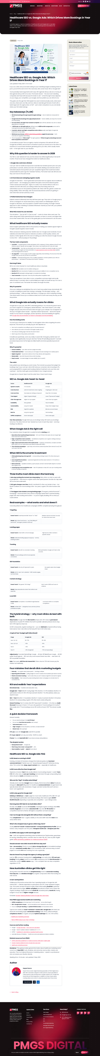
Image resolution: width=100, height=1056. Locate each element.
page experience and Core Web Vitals (45, 250)
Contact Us (29, 1024)
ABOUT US (47, 6)
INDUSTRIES (40, 6)
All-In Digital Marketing (48, 1027)
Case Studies (29, 1017)
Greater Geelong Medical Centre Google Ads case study (32, 895)
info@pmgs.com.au (15, 1)
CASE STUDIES (54, 6)
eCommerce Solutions (48, 1016)
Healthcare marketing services (20, 917)
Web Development (47, 1014)
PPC (44, 1021)
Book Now (78, 78)
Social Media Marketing (48, 1023)
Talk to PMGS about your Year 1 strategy (22, 920)
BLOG (60, 6)
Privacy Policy (29, 1021)
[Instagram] (89, 1)
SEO (44, 1019)
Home (11, 13)
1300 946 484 (27, 1)
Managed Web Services (48, 1025)
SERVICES (32, 6)
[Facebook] (83, 1)
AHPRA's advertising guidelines (33, 134)
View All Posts (27, 982)
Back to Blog (15, 992)
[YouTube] (87, 1)
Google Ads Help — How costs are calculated (28, 927)
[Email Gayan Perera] (34, 982)
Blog (15, 13)
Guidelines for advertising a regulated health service (30, 932)
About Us (28, 1015)
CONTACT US (66, 6)
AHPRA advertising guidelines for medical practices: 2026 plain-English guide (31, 941)
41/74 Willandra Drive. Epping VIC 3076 (66, 1018)
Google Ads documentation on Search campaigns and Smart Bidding (32, 315)
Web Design (46, 1012)
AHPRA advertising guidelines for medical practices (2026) (30, 839)
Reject (77, 1052)
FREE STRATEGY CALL (84, 6)
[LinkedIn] (85, 1)
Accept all (84, 1052)
